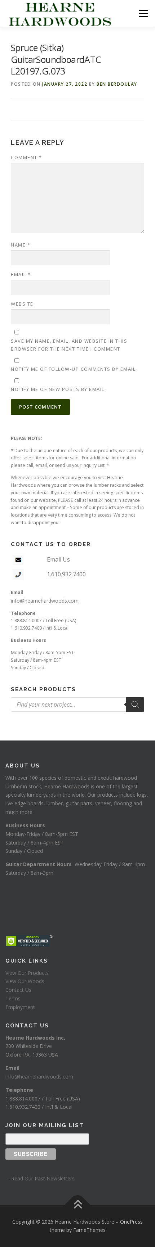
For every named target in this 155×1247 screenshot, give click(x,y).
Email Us (58, 559)
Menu (143, 13)
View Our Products (27, 972)
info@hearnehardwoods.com (45, 600)
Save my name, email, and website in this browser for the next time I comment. (69, 345)
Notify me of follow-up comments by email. (74, 369)
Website (22, 304)
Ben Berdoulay (117, 84)
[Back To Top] (77, 1204)
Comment (26, 157)
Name (20, 245)
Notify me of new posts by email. (58, 389)
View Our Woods (24, 981)
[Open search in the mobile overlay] (77, 704)
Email (21, 274)
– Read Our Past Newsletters (40, 1178)
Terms (13, 998)
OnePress (131, 1221)
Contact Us (18, 989)
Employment (20, 1007)
